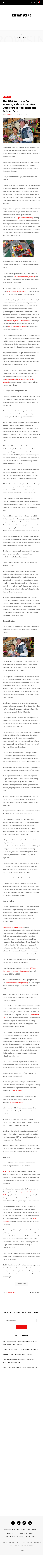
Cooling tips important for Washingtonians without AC (20, 1349)
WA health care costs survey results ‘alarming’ (18, 1354)
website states (17, 1091)
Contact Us (31, 1530)
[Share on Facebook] (30, 1292)
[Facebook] (13, 1523)
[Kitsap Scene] (21, 15)
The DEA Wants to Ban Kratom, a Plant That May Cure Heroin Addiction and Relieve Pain (20, 106)
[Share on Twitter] (33, 1292)
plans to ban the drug (25, 218)
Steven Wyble (8, 114)
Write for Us (11, 1533)
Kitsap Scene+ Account (15, 1536)
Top (22, 1551)
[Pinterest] (35, 1292)
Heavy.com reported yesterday (24, 277)
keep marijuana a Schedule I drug (18, 320)
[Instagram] (24, 1523)
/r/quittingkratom (16, 1102)
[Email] (38, 1292)
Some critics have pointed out (13, 927)
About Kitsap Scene (26, 1533)
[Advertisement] (21, 69)
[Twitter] (19, 1523)
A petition (6, 1171)
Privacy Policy (31, 1536)
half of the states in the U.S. (17, 326)
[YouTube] (30, 1523)
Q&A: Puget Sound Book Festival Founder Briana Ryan (20, 1367)
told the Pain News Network (17, 291)
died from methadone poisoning (17, 983)
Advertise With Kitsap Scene (14, 1530)
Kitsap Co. (6, 97)
